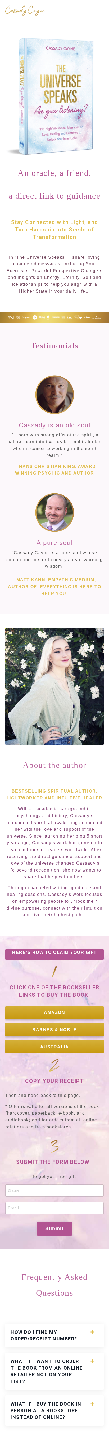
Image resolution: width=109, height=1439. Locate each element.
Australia (54, 1047)
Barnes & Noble (54, 1029)
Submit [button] (54, 1228)
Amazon (54, 1012)
